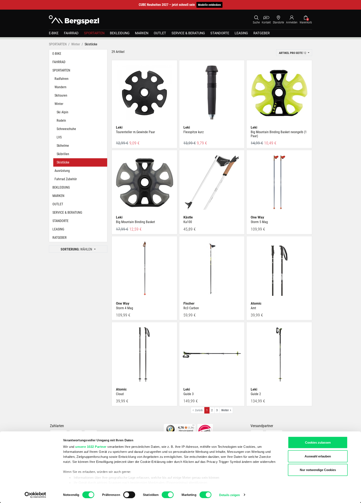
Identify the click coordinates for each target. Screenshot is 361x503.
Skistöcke (63, 162)
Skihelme (63, 146)
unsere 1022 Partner (91, 446)
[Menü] (193, 426)
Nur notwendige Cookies (318, 470)
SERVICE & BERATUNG (188, 33)
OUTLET (160, 33)
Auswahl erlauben (318, 456)
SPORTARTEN (94, 33)
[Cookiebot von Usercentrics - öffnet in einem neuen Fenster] (35, 495)
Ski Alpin (62, 112)
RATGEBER (261, 33)
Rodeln (61, 121)
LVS (59, 137)
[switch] (129, 494)
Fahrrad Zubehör (66, 179)
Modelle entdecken (209, 4)
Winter (59, 104)
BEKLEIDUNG (120, 33)
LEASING (241, 33)
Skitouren (61, 95)
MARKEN (141, 33)
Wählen (77, 249)
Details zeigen (229, 495)
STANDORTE (219, 33)
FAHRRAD (71, 33)
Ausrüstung (62, 171)
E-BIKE (53, 33)
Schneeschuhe (66, 129)
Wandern (60, 87)
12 (293, 53)
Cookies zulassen (318, 442)
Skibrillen (63, 154)
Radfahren (62, 79)
